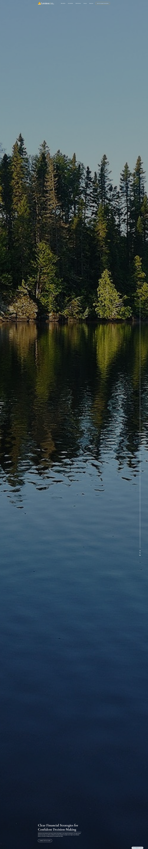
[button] (63, 3)
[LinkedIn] (140, 555)
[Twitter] (140, 553)
